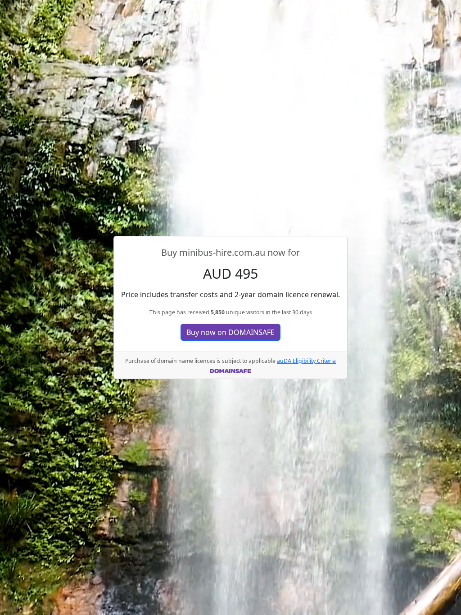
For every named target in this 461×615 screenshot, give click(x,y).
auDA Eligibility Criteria (306, 361)
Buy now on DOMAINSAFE (230, 332)
